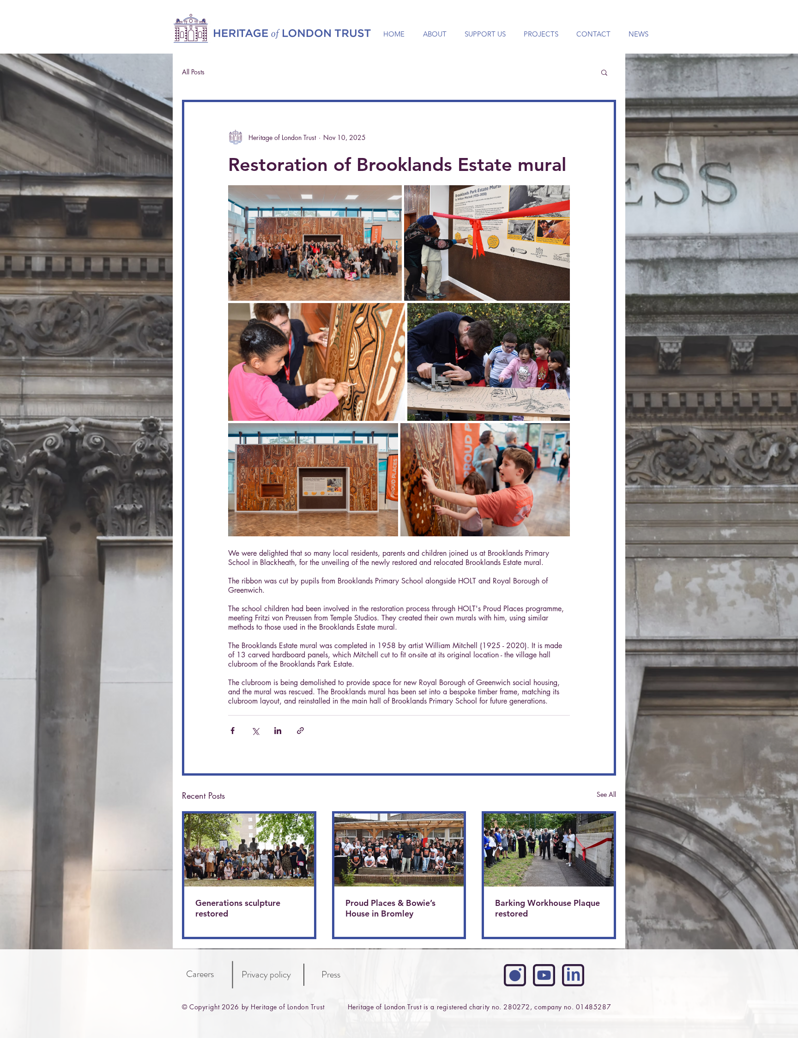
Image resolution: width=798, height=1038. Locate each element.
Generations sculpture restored (237, 908)
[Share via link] (300, 730)
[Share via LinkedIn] (277, 730)
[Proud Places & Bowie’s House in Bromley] (399, 849)
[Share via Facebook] (232, 730)
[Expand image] (315, 243)
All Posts (193, 72)
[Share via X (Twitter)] (255, 730)
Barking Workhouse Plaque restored (547, 908)
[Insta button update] (515, 975)
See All (606, 794)
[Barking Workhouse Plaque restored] (549, 849)
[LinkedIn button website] (573, 975)
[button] (604, 72)
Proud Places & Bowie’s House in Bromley (390, 908)
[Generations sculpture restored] (249, 849)
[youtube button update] (544, 975)
